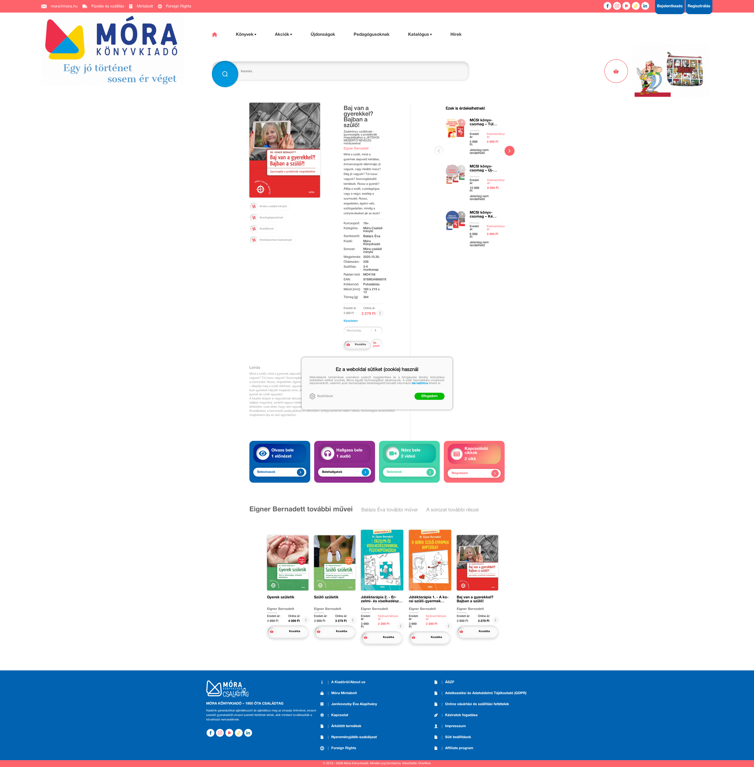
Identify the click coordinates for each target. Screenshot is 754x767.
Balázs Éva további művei (389, 510)
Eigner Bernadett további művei (301, 509)
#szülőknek (267, 229)
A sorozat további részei (452, 510)
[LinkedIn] (645, 6)
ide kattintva (420, 383)
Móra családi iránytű (372, 251)
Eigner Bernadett (356, 148)
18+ (366, 223)
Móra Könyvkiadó (371, 243)
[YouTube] (626, 6)
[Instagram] (617, 6)
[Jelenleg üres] (616, 71)
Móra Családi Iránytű (372, 230)
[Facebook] (607, 6)
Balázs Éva (371, 236)
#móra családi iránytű (273, 206)
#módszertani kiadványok (276, 240)
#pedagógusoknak (271, 217)
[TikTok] (636, 6)
